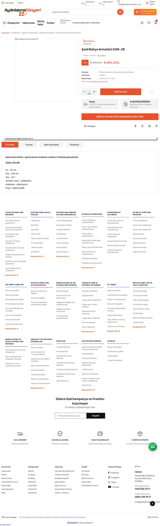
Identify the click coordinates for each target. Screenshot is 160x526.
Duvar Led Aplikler (38, 298)
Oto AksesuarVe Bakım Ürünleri (117, 309)
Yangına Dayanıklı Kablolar (67, 369)
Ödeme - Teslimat (61, 493)
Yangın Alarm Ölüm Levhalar (89, 305)
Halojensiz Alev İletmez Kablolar (65, 364)
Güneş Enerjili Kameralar (117, 241)
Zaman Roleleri (62, 243)
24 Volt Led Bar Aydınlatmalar (62, 317)
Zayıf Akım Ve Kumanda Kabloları (65, 375)
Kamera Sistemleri (89, 358)
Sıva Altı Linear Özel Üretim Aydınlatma (16, 262)
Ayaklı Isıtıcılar (138, 234)
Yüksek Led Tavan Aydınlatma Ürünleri (13, 364)
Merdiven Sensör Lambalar (89, 312)
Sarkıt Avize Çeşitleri (115, 351)
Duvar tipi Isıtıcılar (140, 238)
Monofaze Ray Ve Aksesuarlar (63, 296)
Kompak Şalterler (63, 230)
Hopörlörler (86, 385)
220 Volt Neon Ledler (141, 309)
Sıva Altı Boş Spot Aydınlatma (12, 235)
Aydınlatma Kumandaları (117, 295)
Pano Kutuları (61, 247)
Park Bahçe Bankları (90, 258)
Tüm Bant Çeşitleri (38, 375)
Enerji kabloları (62, 351)
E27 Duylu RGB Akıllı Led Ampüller (14, 309)
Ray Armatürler (62, 291)
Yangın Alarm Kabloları (91, 318)
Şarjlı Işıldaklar (87, 295)
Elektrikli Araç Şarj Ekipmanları (89, 364)
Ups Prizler (35, 230)
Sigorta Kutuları (62, 252)
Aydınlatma (32, 493)
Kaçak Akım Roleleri (64, 225)
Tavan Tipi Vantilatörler (142, 225)
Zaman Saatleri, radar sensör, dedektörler (91, 379)
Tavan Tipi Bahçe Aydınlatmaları (89, 221)
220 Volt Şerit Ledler (141, 300)
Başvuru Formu (60, 485)
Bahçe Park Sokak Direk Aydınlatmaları (91, 241)
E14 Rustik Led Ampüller (15, 304)
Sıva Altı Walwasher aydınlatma (13, 269)
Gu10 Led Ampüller (13, 320)
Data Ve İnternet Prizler (40, 238)
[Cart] (155, 22)
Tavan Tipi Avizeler (115, 360)
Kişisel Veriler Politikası (63, 489)
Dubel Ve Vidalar (37, 370)
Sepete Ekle (120, 91)
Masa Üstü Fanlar (140, 247)
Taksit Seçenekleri (51, 144)
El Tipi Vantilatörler (140, 221)
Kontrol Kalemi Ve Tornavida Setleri (38, 353)
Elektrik (31, 471)
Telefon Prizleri (37, 247)
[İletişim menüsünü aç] (152, 446)
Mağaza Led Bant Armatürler (63, 310)
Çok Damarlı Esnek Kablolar (63, 357)
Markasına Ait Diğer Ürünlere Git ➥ (19, 138)
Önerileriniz (74, 144)
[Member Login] (142, 22)
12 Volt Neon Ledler (140, 304)
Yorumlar (29, 144)
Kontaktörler (61, 234)
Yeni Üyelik (86, 471)
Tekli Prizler (35, 221)
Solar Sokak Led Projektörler (114, 235)
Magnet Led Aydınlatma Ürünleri (15, 256)
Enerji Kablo (32, 485)
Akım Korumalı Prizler (90, 374)
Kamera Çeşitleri (89, 322)
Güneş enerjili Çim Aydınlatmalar (115, 251)
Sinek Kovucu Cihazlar (116, 326)
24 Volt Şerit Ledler (140, 295)
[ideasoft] (73, 523)
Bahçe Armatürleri (106, 72)
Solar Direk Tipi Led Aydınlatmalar (115, 228)
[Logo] (23, 12)
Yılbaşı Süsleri (138, 322)
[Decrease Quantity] (84, 91)
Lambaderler (113, 356)
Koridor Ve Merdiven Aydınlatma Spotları (39, 303)
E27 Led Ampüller (12, 290)
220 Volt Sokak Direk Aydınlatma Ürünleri (13, 358)
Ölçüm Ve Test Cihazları (40, 383)
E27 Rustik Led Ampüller (15, 299)
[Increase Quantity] (95, 91)
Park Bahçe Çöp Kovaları (92, 263)
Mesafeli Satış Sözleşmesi (64, 471)
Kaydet (95, 415)
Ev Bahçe (31, 478)
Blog (3, 493)
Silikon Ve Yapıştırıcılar (40, 379)
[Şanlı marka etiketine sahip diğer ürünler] (89, 42)
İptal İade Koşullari (62, 478)
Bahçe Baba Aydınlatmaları (124, 72)
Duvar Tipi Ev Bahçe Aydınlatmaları (90, 228)
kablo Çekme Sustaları (40, 366)
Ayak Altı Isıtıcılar (139, 243)
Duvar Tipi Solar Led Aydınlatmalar (115, 222)
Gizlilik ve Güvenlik (62, 475)
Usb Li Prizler (35, 234)
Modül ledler (138, 313)
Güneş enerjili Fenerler (117, 245)
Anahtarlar (35, 252)
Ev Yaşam (31, 475)
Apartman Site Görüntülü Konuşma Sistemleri (92, 348)
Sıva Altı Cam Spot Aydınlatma (13, 242)
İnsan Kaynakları (7, 489)
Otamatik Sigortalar (64, 221)
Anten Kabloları (62, 381)
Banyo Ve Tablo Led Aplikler (39, 292)
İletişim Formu (7, 478)
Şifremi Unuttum (88, 478)
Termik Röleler (62, 238)
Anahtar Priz (32, 489)
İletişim (21, 3)
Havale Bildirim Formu (10, 482)
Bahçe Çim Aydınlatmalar (92, 247)
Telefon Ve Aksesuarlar (117, 299)
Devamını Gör (11, 275)
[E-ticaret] (85, 523)
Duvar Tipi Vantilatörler (142, 230)
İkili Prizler (34, 225)
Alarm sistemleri (88, 327)
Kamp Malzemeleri (115, 315)
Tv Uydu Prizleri (37, 243)
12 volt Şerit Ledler (140, 291)
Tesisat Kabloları (63, 347)
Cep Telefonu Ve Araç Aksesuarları (116, 321)
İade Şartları (9, 3)
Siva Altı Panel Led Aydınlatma (13, 222)
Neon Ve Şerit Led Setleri (142, 318)
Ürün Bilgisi (10, 144)
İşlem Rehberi (60, 482)
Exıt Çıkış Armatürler (89, 291)
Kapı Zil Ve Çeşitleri (115, 304)
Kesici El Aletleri (37, 347)
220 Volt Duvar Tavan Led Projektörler (16, 351)
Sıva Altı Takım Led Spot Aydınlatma (15, 249)
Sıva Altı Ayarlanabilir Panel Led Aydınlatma (14, 228)
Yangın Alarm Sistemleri (91, 300)
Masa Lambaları (114, 290)
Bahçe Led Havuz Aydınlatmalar (89, 253)
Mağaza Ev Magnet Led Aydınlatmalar (65, 303)
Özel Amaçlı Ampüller (14, 324)
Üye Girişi (85, 475)
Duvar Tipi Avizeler (115, 347)
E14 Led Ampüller (12, 295)
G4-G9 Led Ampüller (14, 315)
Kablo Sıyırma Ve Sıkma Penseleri (40, 360)
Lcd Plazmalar (87, 369)
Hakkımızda (6, 471)
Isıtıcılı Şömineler (139, 252)
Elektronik (32, 482)
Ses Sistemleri (87, 354)
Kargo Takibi (6, 485)
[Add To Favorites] (151, 92)
